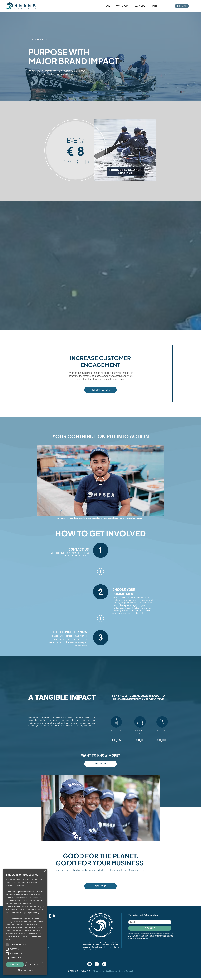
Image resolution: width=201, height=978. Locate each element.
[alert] (25, 922)
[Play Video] (100, 481)
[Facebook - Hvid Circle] (97, 964)
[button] (121, 6)
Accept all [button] (15, 964)
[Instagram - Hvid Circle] (89, 964)
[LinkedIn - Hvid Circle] (104, 964)
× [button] (44, 871)
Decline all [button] (35, 964)
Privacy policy (98, 971)
